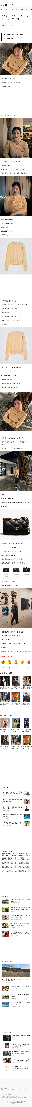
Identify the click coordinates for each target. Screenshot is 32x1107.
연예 (17, 9)
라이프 (27, 9)
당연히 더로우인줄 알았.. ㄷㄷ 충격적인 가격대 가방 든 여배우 (4, 688)
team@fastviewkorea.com (22, 1097)
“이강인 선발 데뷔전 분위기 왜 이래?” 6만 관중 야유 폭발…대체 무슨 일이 (21, 1061)
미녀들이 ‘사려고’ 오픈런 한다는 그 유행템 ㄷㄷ (5, 704)
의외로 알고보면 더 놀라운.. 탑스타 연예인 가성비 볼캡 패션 (5, 731)
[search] (29, 4)
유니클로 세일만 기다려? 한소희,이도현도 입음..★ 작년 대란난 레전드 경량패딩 (15, 731)
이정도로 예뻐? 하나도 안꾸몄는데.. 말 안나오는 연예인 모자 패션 (26, 704)
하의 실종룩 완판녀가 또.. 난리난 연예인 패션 (15, 688)
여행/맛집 (6, 9)
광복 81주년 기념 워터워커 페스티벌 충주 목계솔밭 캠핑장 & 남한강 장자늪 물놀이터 (20, 909)
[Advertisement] (16, 101)
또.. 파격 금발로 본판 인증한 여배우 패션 (26, 731)
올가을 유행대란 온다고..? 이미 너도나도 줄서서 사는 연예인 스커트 (26, 688)
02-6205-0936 (5, 1097)
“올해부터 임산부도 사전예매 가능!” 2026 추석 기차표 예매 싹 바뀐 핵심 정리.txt (12, 823)
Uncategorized (6, 803)
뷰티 (13, 9)
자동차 (4, 795)
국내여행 (5, 818)
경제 (22, 9)
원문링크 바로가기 (6, 656)
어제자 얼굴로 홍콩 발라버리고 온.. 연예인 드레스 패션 (15, 704)
